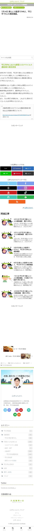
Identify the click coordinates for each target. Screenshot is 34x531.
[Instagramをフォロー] (25, 188)
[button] (32, 58)
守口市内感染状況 (7, 7)
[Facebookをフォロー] (25, 183)
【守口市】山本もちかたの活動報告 (17, 4)
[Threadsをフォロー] (8, 188)
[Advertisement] (17, 36)
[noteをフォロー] (8, 197)
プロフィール (17, 515)
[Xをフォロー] (8, 183)
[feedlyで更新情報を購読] (15, 414)
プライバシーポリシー (17, 517)
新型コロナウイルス (19, 7)
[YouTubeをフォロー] (8, 192)
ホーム (17, 513)
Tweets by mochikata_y (8, 488)
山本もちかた (17, 396)
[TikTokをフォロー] (25, 192)
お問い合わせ (17, 520)
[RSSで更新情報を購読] (17, 202)
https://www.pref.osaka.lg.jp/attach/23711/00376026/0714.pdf (16, 115)
